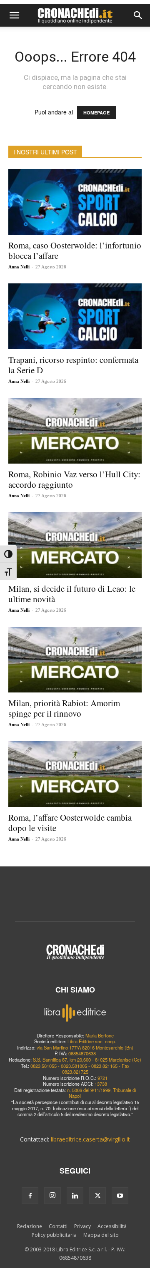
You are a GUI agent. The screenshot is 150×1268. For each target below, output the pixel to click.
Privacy (82, 1226)
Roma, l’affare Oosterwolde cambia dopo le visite (70, 822)
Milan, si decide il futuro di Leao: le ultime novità (71, 594)
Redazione (29, 1226)
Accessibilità (112, 1226)
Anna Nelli (19, 266)
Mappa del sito (101, 1234)
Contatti (58, 1226)
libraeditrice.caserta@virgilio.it (90, 1139)
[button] (14, 15)
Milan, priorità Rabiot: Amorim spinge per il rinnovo (64, 708)
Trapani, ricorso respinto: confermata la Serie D (73, 365)
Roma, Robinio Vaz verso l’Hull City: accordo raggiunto (74, 479)
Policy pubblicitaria (54, 1234)
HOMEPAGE (96, 112)
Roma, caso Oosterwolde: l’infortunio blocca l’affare (74, 250)
